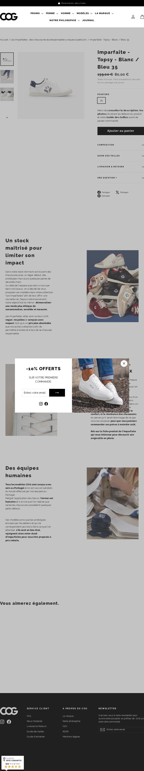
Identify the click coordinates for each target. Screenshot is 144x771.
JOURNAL (88, 20)
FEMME (50, 13)
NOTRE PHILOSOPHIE (63, 20)
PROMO (36, 13)
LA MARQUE (103, 13)
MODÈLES (83, 13)
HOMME (66, 13)
